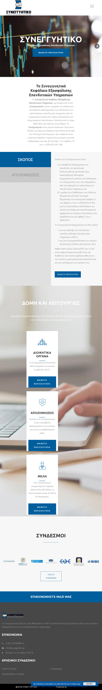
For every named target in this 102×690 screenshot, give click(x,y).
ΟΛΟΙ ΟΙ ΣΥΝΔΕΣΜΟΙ (51, 576)
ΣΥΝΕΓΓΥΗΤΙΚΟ (9, 669)
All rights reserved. (46, 687)
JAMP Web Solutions (76, 687)
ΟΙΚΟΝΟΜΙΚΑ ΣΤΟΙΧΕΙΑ (13, 674)
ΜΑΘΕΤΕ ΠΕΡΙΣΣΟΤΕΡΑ (67, 274)
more (78, 684)
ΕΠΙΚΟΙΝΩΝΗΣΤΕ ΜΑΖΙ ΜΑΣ (51, 596)
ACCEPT (89, 684)
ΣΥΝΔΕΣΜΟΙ (56, 669)
